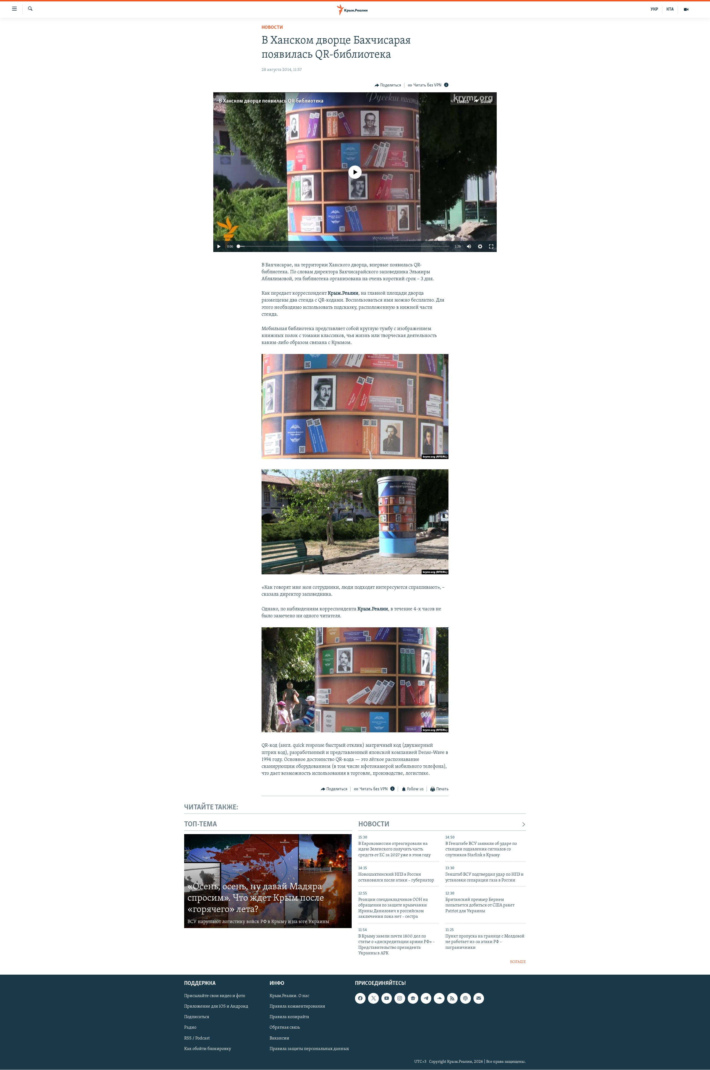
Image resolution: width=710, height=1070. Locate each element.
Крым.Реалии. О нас (289, 996)
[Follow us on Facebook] (360, 998)
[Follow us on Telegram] (426, 998)
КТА (670, 9)
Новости (272, 27)
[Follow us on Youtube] (386, 998)
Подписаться (196, 1017)
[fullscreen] (491, 246)
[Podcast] (465, 998)
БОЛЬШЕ (518, 962)
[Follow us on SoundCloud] (439, 998)
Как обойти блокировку (207, 1048)
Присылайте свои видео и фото (214, 996)
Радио (190, 1027)
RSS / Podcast (197, 1038)
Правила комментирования (297, 1006)
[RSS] (452, 998)
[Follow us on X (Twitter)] (373, 998)
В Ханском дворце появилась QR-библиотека (271, 101)
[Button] (388, 85)
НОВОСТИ (373, 824)
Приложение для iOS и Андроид (216, 1006)
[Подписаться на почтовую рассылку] (478, 998)
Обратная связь (285, 1027)
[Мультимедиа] (686, 9)
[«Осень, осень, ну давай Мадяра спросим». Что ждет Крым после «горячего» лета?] (268, 881)
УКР (654, 9)
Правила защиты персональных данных (309, 1048)
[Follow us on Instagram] (399, 998)
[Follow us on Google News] (413, 998)
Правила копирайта (289, 1017)
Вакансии (279, 1038)
